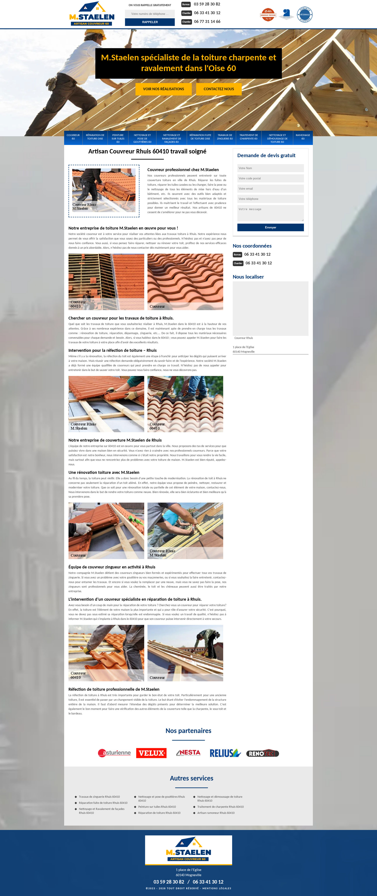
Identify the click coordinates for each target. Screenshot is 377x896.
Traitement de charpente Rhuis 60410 (220, 807)
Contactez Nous (219, 89)
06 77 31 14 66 (207, 22)
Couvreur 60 (73, 137)
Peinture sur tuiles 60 (118, 138)
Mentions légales (216, 888)
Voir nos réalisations (163, 89)
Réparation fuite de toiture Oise (200, 137)
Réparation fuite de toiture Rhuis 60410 (103, 803)
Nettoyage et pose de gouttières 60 (142, 138)
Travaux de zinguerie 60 (225, 137)
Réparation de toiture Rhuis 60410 (159, 813)
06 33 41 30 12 (207, 13)
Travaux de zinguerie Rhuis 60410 (99, 797)
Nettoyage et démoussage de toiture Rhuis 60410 (219, 798)
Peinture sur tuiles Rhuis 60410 (157, 807)
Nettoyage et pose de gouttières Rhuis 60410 (161, 798)
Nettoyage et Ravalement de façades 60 (171, 138)
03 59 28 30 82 (207, 4)
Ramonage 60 (303, 137)
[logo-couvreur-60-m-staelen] (92, 14)
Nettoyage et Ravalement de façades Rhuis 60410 (101, 811)
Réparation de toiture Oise (95, 137)
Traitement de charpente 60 (249, 137)
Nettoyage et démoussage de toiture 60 (277, 138)
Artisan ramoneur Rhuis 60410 (216, 813)
